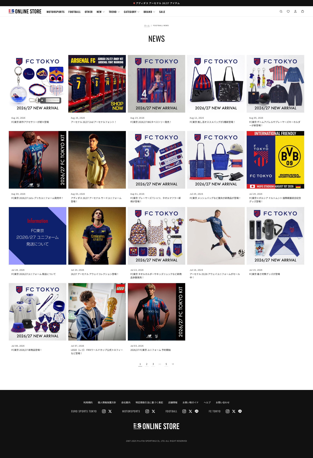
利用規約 (88, 402)
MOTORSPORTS (56, 12)
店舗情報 (172, 402)
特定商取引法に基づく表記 (149, 402)
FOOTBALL (74, 12)
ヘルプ (207, 402)
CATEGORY (130, 12)
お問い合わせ (223, 402)
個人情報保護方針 (107, 402)
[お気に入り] (288, 12)
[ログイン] (295, 12)
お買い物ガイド (191, 402)
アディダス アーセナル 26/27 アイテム (158, 3)
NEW (99, 12)
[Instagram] (104, 411)
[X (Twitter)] (110, 411)
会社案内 (125, 402)
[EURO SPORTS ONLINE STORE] (156, 426)
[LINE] (196, 411)
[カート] (302, 12)
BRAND (148, 12)
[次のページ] (173, 364)
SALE (162, 12)
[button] (281, 12)
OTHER (89, 12)
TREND (113, 12)
